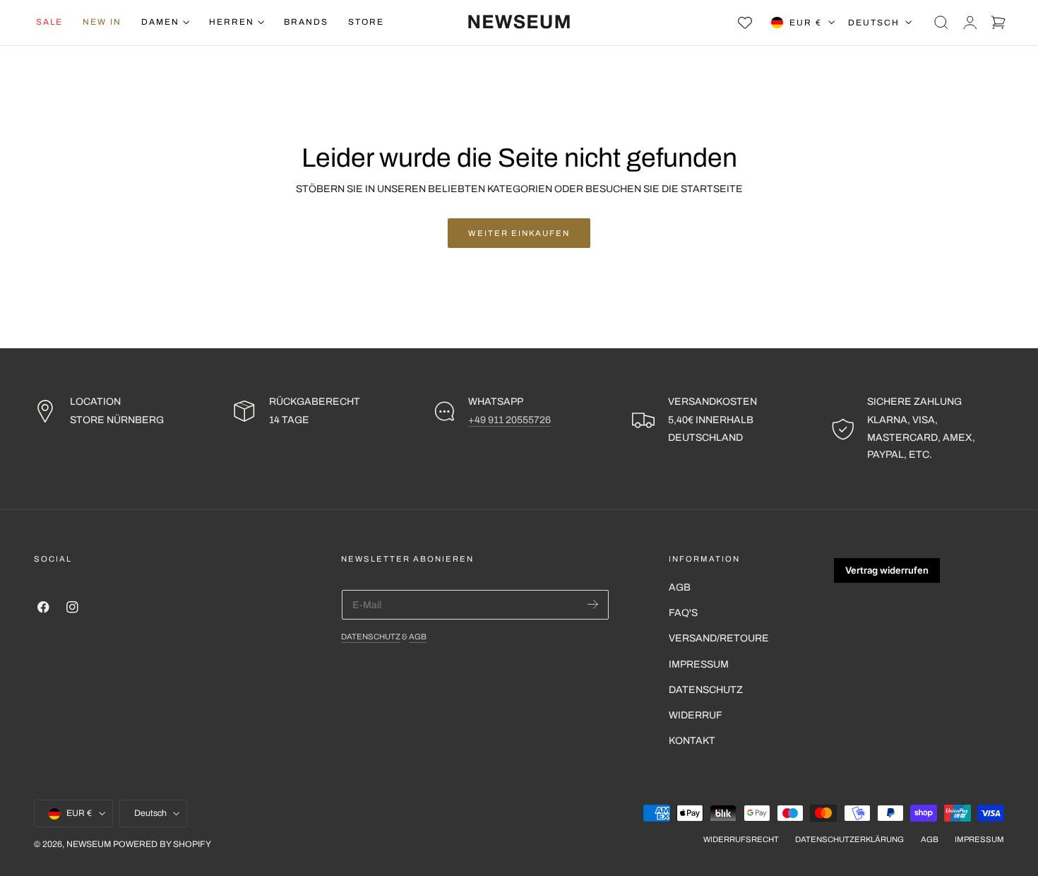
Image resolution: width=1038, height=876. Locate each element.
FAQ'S (683, 613)
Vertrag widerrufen (887, 570)
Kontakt (692, 741)
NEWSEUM (88, 845)
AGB (417, 636)
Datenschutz (370, 636)
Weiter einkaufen (519, 233)
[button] (941, 22)
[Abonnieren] (592, 603)
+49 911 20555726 (509, 420)
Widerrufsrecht (741, 840)
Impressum (699, 664)
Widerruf (695, 716)
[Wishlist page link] (745, 23)
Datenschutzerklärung (849, 840)
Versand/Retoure (719, 639)
